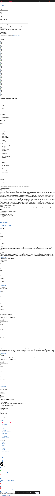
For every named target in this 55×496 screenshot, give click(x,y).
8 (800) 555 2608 (4, 425)
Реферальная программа (5, 450)
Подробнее (1, 420)
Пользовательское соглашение (4, 494)
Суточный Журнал (4, 432)
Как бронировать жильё (5, 428)
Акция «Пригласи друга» (5, 430)
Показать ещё (2, 392)
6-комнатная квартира (3, 257)
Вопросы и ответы (4, 433)
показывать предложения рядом (5, 219)
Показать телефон (2, 32)
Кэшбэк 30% (3, 429)
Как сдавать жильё (4, 436)
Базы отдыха (3, 445)
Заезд (1, 9)
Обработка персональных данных (5, 495)
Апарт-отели (3, 443)
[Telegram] (2, 455)
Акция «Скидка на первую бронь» (7, 431)
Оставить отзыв (2, 393)
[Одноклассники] (2, 456)
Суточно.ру (6, 492)
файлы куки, (21, 492)
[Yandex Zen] (2, 461)
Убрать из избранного (16, 35)
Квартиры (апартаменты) (5, 441)
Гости (1, 12)
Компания (3, 448)
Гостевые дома (4, 444)
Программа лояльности (5, 451)
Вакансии (3, 449)
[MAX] (2, 457)
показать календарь (3, 212)
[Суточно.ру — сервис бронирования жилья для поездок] (4, 1)
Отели (3, 442)
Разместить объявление (5, 437)
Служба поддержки (4, 424)
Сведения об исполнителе (3, 408)
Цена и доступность (3, 28)
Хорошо (37, 492)
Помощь (3, 438)
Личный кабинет (4, 423)
